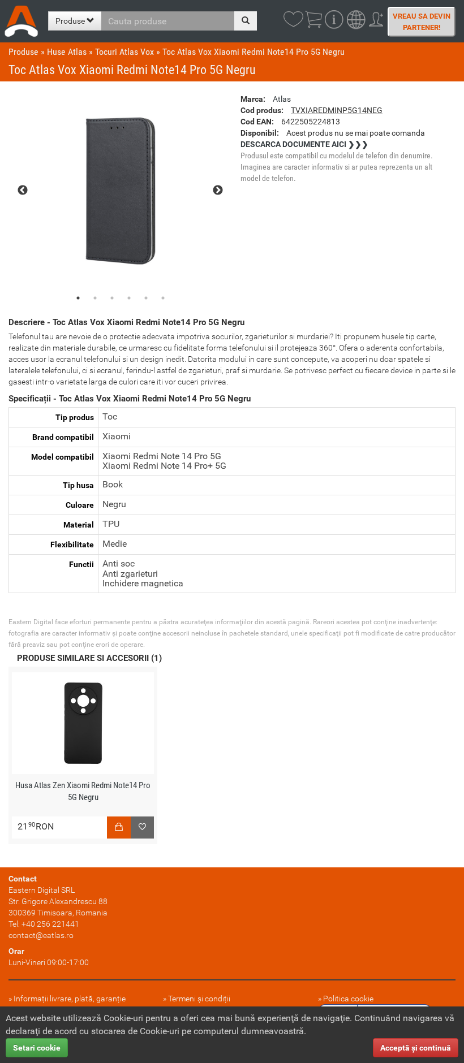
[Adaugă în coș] (119, 827)
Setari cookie (37, 1047)
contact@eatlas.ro (41, 935)
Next (218, 190)
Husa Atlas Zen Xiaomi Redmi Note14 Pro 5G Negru (83, 791)
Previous (22, 190)
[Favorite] (142, 827)
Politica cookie (348, 998)
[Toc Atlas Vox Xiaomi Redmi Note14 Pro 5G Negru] (120, 191)
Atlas (282, 98)
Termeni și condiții (199, 998)
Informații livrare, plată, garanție (70, 998)
